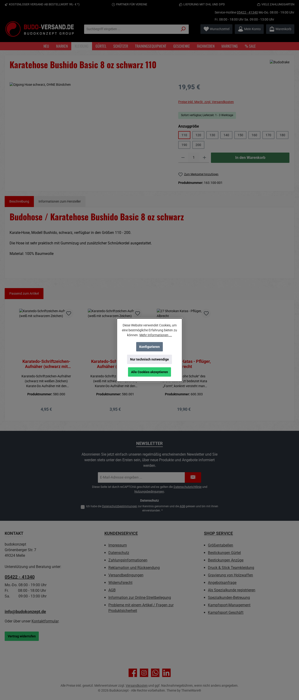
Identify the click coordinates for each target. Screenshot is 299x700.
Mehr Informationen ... (155, 335)
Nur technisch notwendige (149, 359)
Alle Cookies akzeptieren (149, 372)
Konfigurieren (149, 347)
